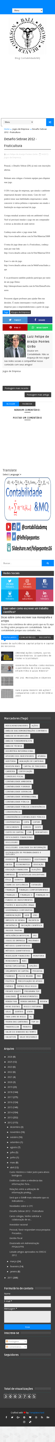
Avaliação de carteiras (32, 761)
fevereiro (15, 1266)
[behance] (48, 1417)
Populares (10, 637)
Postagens (13, 1341)
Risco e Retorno (33, 1006)
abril (12, 1167)
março (13, 1261)
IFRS (35, 915)
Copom (36, 822)
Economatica (23, 864)
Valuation (11, 1037)
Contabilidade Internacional (21, 797)
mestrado (34, 941)
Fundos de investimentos (19, 900)
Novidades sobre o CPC (21, 1206)
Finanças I (11, 895)
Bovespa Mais (13, 766)
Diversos (10, 859)
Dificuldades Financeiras (19, 837)
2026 (10, 1056)
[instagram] (24, 1422)
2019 (10, 1087)
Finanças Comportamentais (33, 890)
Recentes (45, 637)
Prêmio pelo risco (27, 986)
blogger (11, 404)
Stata (30, 1012)
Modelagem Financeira (17, 956)
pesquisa (37, 971)
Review (43, 1001)
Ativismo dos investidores (20, 756)
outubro (14, 1137)
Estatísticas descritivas (32, 875)
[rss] (42, 1417)
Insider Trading (14, 930)
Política (10, 981)
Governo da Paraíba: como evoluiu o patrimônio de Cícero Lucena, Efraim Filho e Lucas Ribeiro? (35, 668)
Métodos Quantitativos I (19, 951)
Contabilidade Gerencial (19, 792)
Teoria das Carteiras (17, 1022)
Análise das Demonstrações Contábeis (26, 731)
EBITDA (9, 864)
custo (38, 827)
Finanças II (26, 895)
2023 (10, 1066)
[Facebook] (27, 3)
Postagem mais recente (16, 388)
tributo (27, 1027)
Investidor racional (18, 1224)
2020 (10, 1082)
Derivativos (41, 832)
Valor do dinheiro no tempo (21, 1032)
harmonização (13, 915)
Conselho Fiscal (14, 776)
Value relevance (28, 1037)
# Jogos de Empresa (20, 312)
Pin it (17, 327)
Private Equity (13, 991)
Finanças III (42, 895)
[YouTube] (15, 3)
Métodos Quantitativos (18, 946)
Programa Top (32, 991)
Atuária (42, 756)
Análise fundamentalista (19, 741)
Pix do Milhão (26, 976)
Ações (35, 726)
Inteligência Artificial (17, 935)
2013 (10, 1117)
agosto (14, 1147)
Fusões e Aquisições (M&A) (20, 905)
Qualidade (11, 996)
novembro (15, 1132)
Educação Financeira (17, 869)
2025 (10, 1061)
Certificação (25, 771)
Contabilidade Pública (17, 802)
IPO (35, 935)
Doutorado (40, 859)
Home (7, 129)
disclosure (12, 842)
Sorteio (19, 1012)
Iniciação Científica (31, 925)
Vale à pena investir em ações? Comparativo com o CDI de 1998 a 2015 (34, 693)
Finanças (10, 890)
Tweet (17, 320)
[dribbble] (36, 1417)
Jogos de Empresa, (12, 157)
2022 (10, 1071)
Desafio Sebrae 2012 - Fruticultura (26, 1211)
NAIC (24, 961)
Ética (8, 880)
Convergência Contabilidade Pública (25, 817)
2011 (10, 1277)
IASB (27, 915)
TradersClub (12, 1027)
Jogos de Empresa (21, 129)
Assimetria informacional (19, 751)
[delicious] (30, 1422)
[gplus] (18, 1417)
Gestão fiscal (15, 1238)
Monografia (12, 961)
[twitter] (12, 1417)
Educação (39, 864)
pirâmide (10, 976)
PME (39, 976)
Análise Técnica (14, 746)
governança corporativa (19, 910)
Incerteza (33, 920)
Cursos (27, 827)
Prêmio (9, 986)
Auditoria (11, 761)
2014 (10, 1112)
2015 (10, 1107)
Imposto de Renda (15, 920)
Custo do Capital (15, 832)
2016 (10, 1102)
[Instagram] (21, 3)
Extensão (36, 885)
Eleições (36, 869)
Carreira (10, 771)
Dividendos (25, 859)
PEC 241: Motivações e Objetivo (33, 678)
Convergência (13, 812)
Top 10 (35, 1022)
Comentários (27, 637)
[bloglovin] (30, 1417)
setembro (15, 1142)
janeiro (14, 1271)
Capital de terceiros (35, 766)
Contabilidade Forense (18, 786)
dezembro (15, 1127)
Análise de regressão (17, 736)
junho (13, 1157)
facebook (27, 404)
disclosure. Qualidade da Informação (26, 847)
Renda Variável (28, 1001)
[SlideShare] (33, 3)
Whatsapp (42, 327)
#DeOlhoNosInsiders (17, 726)
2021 (10, 1077)
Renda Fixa (11, 1001)
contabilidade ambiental (19, 781)
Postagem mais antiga (38, 394)
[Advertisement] (27, 89)
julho (13, 1152)
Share (41, 320)
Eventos (19, 880)
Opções (33, 966)
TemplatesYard (36, 1412)
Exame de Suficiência (17, 885)
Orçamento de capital (17, 971)
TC (31, 1017)
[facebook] (6, 1417)
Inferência (11, 925)
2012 (10, 1122)
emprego (10, 875)
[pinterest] (24, 1417)
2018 (10, 1092)
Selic (8, 1012)
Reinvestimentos (29, 996)
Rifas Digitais (13, 1006)
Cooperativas (13, 822)
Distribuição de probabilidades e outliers (23, 853)
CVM (30, 832)
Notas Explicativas (16, 966)
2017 (10, 1097)
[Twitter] (39, 3)
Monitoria (38, 956)
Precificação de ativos (30, 981)
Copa (26, 822)
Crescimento (12, 827)
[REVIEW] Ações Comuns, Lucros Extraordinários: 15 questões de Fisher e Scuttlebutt (33, 656)
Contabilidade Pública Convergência (25, 807)
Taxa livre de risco (16, 1017)
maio (13, 1162)
